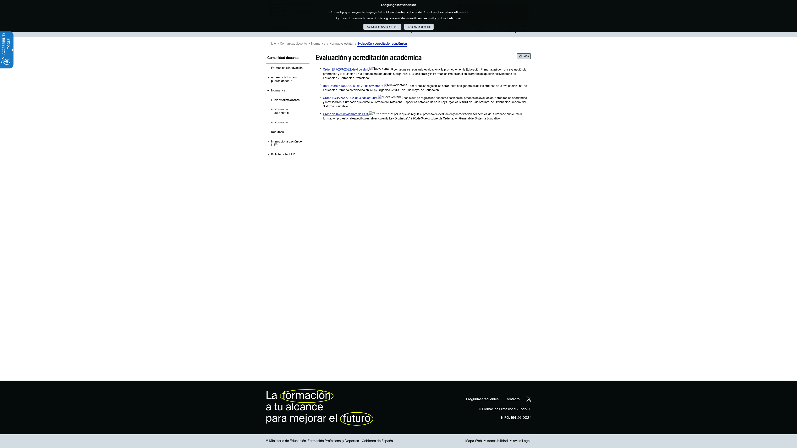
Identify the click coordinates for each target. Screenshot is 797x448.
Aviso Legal (522, 441)
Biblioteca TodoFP (283, 154)
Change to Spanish (419, 26)
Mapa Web (473, 441)
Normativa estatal (341, 43)
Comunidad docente (293, 43)
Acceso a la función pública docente (284, 79)
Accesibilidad (497, 441)
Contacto (513, 399)
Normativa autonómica (282, 111)
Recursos (277, 132)
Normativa (318, 43)
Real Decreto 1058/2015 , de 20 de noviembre (353, 86)
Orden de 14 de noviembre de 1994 (346, 114)
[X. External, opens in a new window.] (528, 399)
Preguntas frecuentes (482, 399)
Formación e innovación (287, 68)
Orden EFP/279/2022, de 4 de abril (345, 69)
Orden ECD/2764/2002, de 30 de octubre (350, 98)
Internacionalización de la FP (286, 143)
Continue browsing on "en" (382, 26)
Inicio (272, 43)
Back (525, 56)
